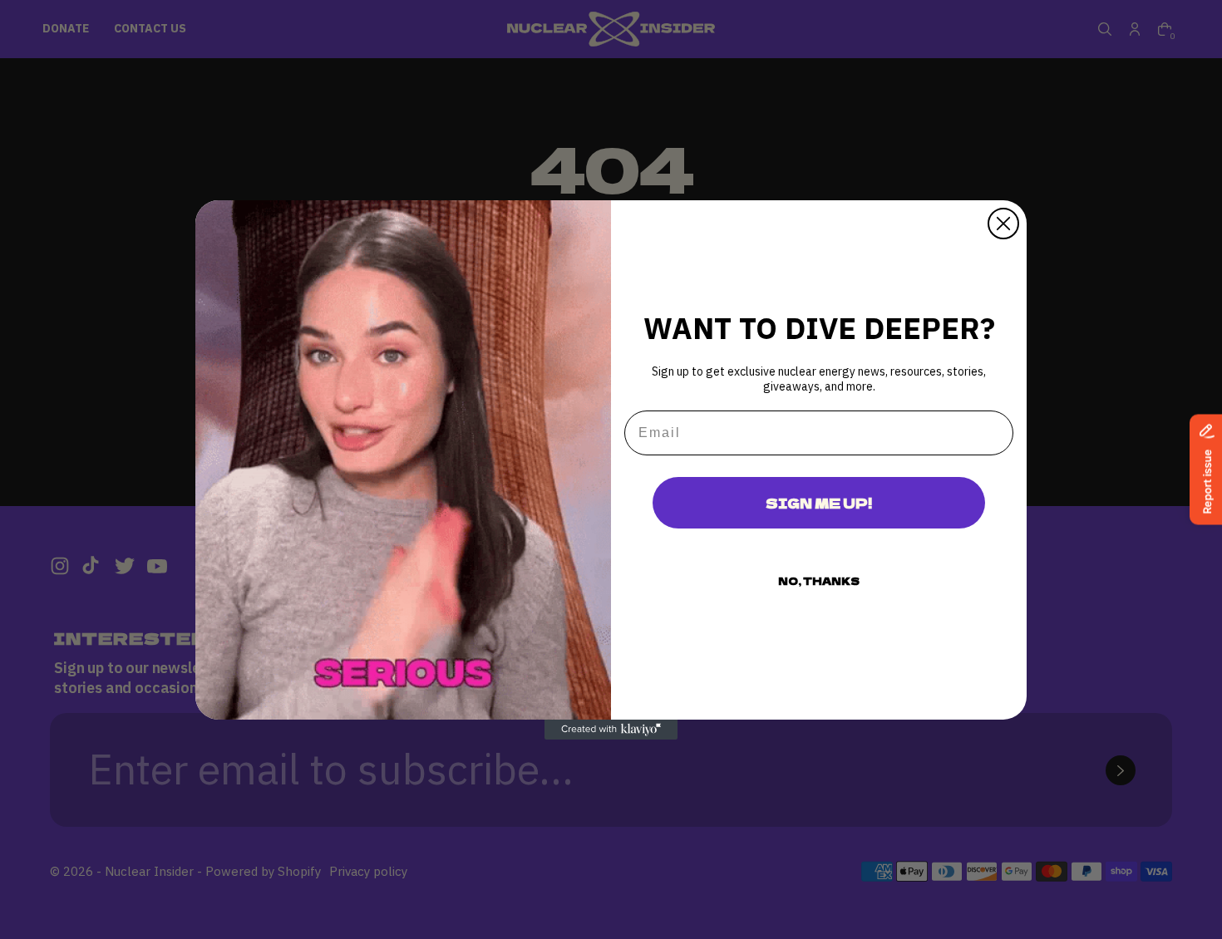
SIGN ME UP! (819, 503)
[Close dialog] (1003, 223)
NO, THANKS (819, 580)
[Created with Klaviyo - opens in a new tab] (611, 730)
